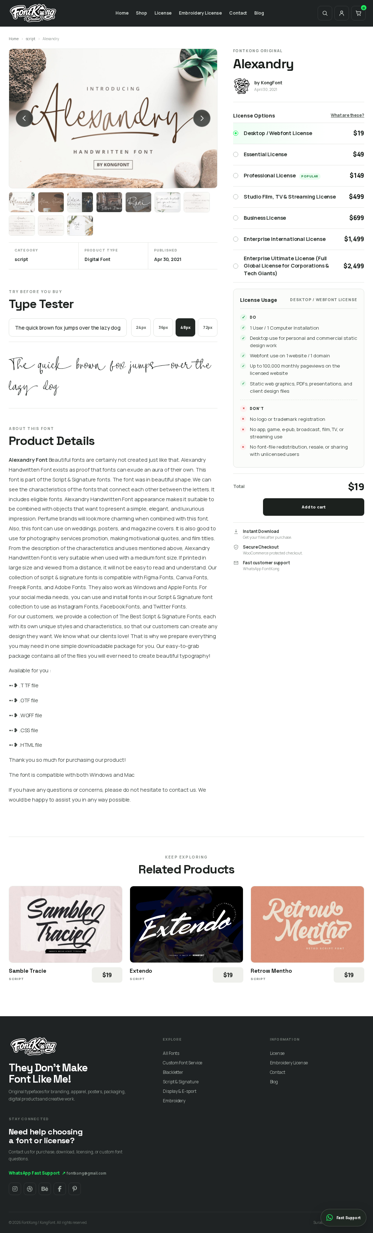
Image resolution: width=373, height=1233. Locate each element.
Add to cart (314, 507)
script (30, 38)
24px (141, 327)
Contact (238, 13)
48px (185, 327)
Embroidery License (200, 13)
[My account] (341, 13)
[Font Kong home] (33, 13)
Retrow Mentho (271, 970)
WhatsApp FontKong (261, 568)
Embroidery (174, 1101)
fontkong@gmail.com (86, 1173)
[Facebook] (60, 1189)
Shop (142, 13)
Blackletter (173, 1072)
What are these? (347, 115)
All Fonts (171, 1053)
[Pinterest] (74, 1189)
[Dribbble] (30, 1189)
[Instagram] (15, 1189)
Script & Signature (180, 1082)
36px (163, 327)
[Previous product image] (24, 118)
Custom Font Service (182, 1063)
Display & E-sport (179, 1091)
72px (208, 327)
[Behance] (45, 1189)
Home (122, 13)
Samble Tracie (27, 970)
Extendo (141, 970)
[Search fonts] (325, 13)
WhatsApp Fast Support (37, 1173)
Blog (259, 13)
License (163, 13)
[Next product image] (202, 118)
